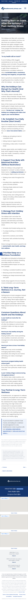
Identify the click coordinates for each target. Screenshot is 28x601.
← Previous (4, 467)
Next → (25, 467)
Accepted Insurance (17, 596)
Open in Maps (14, 513)
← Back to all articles (6, 471)
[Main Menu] (25, 8)
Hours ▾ (14, 555)
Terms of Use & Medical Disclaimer (10, 594)
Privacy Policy (22, 594)
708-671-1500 (4, 1)
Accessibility (9, 596)
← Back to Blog (5, 17)
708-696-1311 (17, 1)
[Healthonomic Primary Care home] (11, 8)
